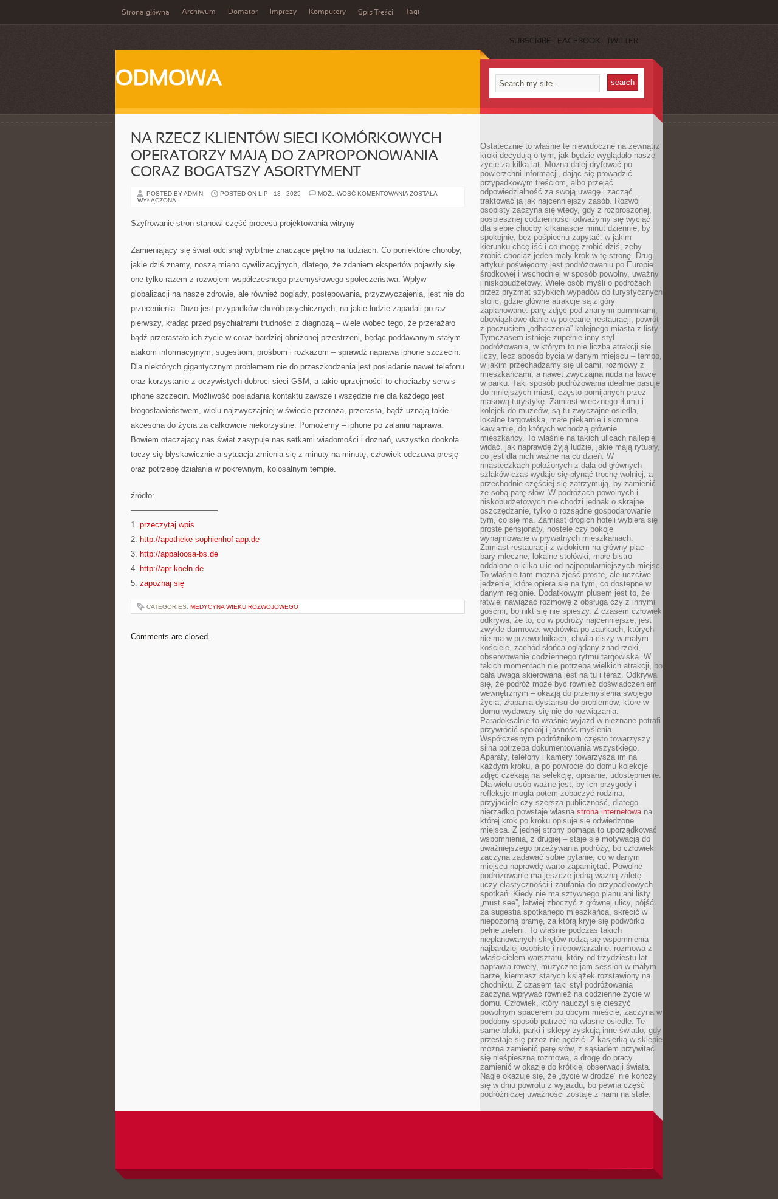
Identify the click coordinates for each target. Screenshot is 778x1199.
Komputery (327, 12)
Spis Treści (375, 12)
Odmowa (168, 79)
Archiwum (199, 12)
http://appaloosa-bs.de (179, 553)
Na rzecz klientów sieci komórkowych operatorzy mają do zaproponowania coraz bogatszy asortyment (286, 155)
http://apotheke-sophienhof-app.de (200, 539)
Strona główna (146, 12)
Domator (243, 12)
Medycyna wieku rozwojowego (244, 606)
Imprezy (283, 12)
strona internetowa (609, 811)
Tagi (412, 12)
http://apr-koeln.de (172, 568)
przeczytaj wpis (167, 524)
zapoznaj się (162, 583)
